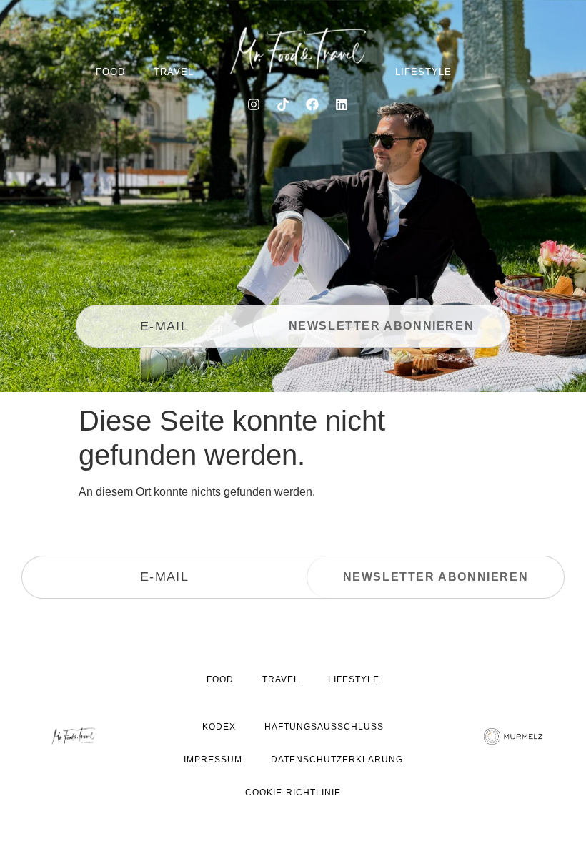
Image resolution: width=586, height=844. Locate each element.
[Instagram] (254, 104)
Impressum (213, 760)
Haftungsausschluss (324, 727)
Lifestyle (423, 72)
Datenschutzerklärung (337, 760)
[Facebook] (312, 104)
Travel (174, 72)
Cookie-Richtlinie (293, 792)
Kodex (219, 727)
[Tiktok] (283, 104)
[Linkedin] (341, 104)
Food (110, 72)
